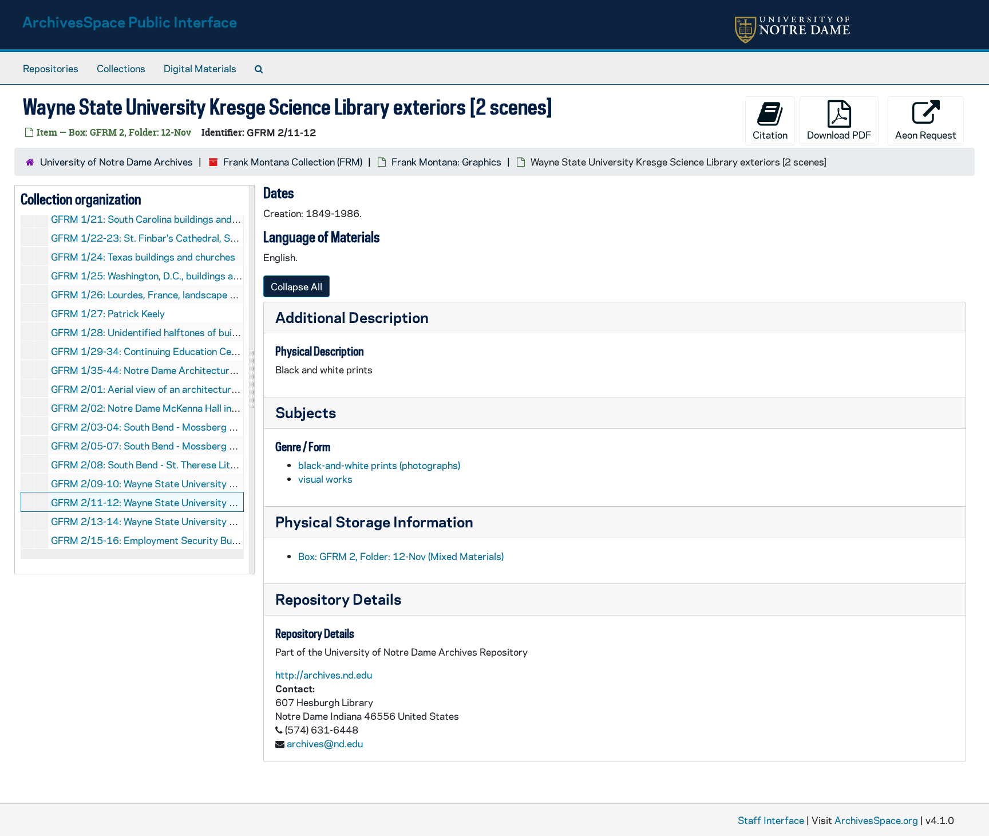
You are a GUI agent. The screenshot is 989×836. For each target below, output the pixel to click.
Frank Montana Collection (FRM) (292, 161)
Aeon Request (925, 134)
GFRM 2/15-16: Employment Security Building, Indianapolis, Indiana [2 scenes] (222, 540)
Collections (121, 68)
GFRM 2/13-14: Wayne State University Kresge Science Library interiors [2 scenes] (234, 521)
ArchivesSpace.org (876, 820)
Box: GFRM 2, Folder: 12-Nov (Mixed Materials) (401, 556)
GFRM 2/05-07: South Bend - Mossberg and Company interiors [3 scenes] (212, 445)
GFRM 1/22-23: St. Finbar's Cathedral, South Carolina (169, 237)
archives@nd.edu (325, 743)
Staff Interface (771, 820)
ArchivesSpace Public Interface (129, 21)
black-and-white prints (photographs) (379, 465)
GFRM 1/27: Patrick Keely (108, 313)
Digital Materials (200, 68)
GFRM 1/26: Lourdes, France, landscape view (150, 294)
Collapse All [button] (296, 286)
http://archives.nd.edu (323, 674)
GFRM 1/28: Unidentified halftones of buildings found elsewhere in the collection (227, 332)
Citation (770, 134)
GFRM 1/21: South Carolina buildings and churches (162, 218)
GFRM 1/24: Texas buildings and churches (143, 256)
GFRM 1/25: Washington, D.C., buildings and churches (168, 275)
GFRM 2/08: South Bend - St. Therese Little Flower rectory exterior (198, 464)
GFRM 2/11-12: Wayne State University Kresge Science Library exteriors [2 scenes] (235, 502)
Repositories (50, 68)
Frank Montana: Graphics (446, 161)
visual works (325, 478)
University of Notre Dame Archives (116, 161)
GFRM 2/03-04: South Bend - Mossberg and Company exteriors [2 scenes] (214, 426)
